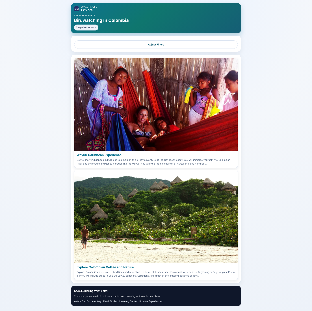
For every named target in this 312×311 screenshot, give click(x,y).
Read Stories (110, 301)
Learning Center (128, 301)
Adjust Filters (156, 44)
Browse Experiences (150, 301)
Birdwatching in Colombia (101, 20)
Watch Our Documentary (87, 301)
